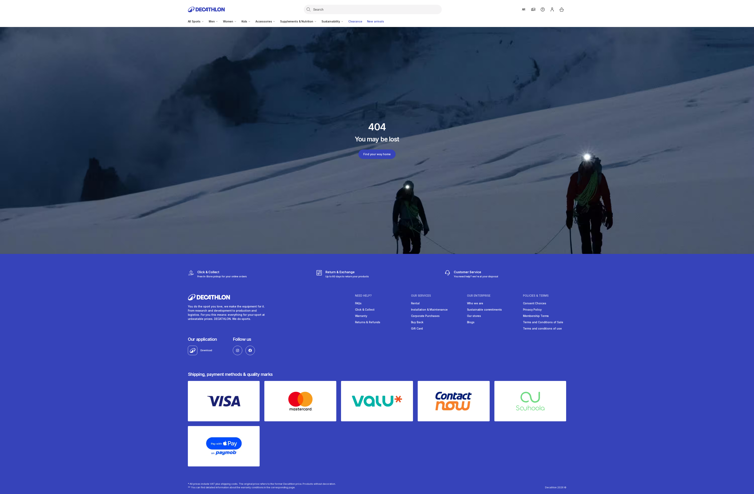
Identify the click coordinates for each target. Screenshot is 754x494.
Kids (244, 21)
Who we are (475, 303)
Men (212, 21)
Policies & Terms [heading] (536, 295)
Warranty (361, 316)
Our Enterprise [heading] (478, 295)
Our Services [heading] (421, 295)
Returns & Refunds (367, 322)
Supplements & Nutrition (297, 21)
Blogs (470, 322)
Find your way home (377, 154)
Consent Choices (534, 303)
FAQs (358, 303)
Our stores (474, 316)
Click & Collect (365, 309)
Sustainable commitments (484, 309)
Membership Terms (536, 316)
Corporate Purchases (425, 316)
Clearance (355, 21)
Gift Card (417, 328)
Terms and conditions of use (542, 328)
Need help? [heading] (363, 295)
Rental (415, 303)
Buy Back (417, 322)
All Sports (194, 21)
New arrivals (375, 21)
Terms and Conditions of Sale (543, 322)
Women (228, 21)
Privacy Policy (532, 309)
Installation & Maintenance (429, 309)
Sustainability (331, 21)
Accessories (264, 21)
